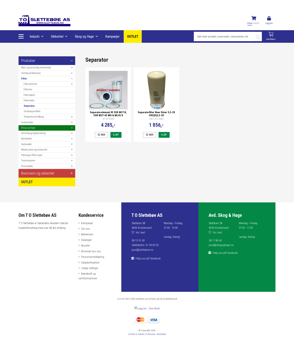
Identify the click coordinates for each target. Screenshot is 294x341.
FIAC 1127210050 (156, 119)
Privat (249, 23)
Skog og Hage (84, 36)
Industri (34, 36)
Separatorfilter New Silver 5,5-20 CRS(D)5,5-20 (156, 114)
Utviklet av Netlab (136, 334)
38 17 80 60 (215, 240)
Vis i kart (140, 232)
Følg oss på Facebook (148, 258)
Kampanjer (112, 36)
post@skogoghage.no (221, 245)
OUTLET (132, 36)
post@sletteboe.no (142, 249)
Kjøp (116, 134)
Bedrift (256, 23)
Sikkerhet (57, 36)
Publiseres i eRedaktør (156, 334)
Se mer (101, 134)
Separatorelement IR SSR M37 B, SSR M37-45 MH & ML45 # (108, 114)
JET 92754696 (108, 119)
